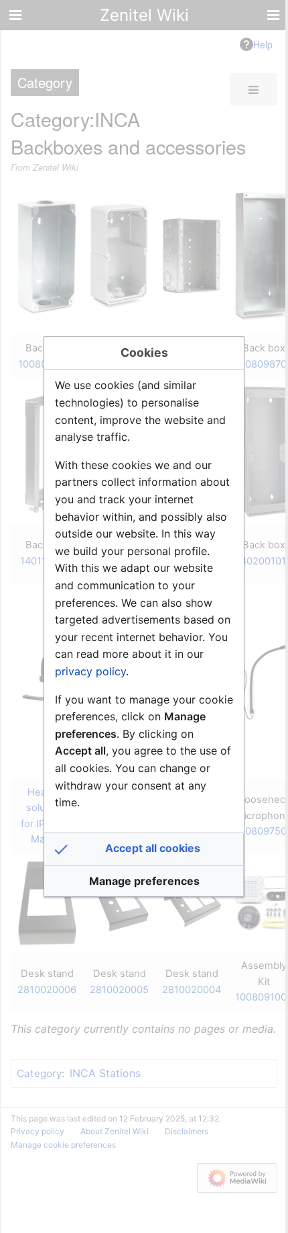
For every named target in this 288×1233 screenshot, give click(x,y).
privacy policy (90, 671)
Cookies (144, 352)
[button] (144, 849)
